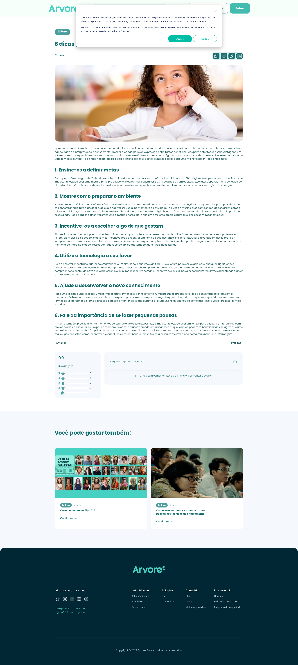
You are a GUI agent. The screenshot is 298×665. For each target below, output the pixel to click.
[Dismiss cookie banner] (216, 12)
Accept (180, 38)
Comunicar (168, 602)
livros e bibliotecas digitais (226, 271)
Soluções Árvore (140, 596)
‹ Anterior (60, 343)
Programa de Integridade (227, 607)
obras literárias (178, 234)
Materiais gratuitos (195, 607)
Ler (163, 596)
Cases (189, 602)
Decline (205, 38)
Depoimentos (139, 607)
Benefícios (137, 602)
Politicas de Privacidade (226, 602)
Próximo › (237, 343)
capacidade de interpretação (73, 152)
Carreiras (219, 596)
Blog (188, 596)
